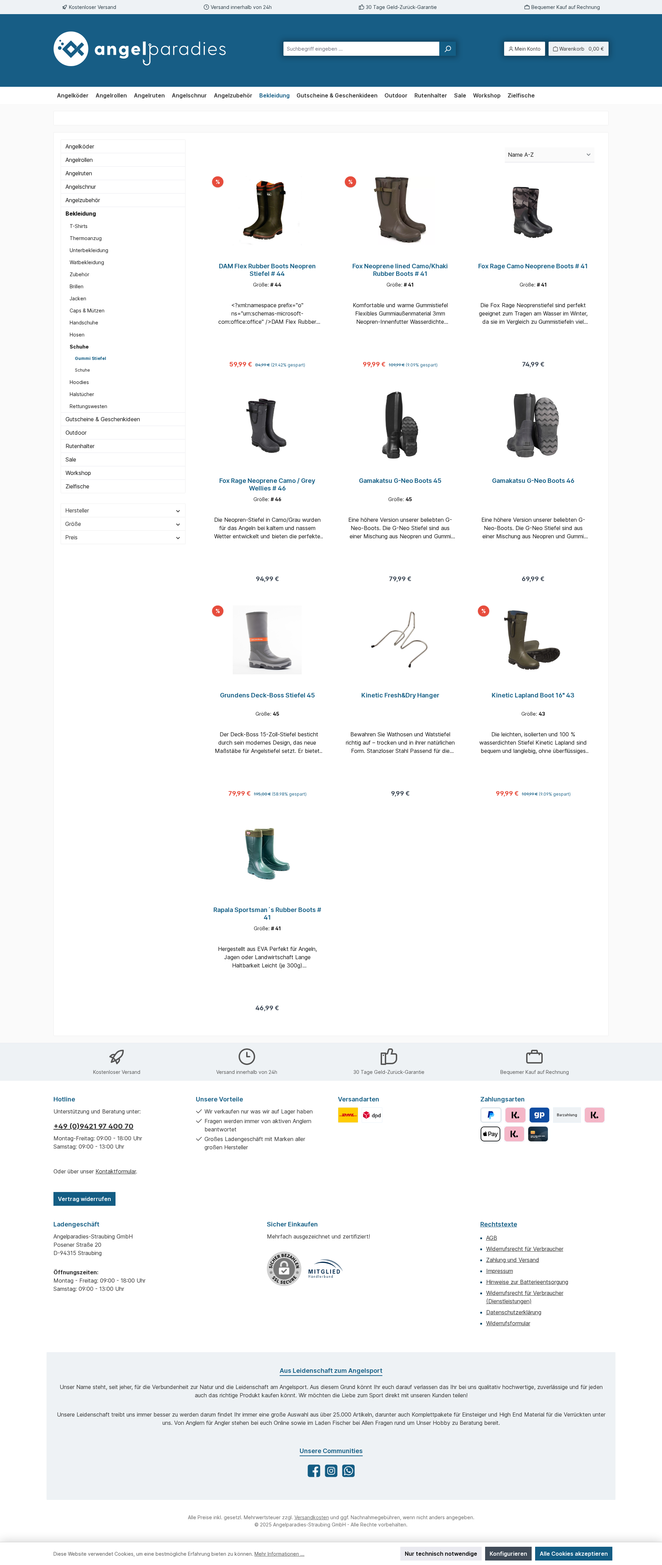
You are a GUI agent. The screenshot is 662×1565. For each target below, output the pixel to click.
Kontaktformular (116, 1171)
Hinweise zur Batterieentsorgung (527, 1281)
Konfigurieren (508, 1553)
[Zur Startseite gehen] (146, 48)
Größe (73, 523)
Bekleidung (81, 213)
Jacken (78, 298)
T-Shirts (79, 226)
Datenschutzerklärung (513, 1312)
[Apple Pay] (490, 1134)
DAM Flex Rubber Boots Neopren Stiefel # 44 (267, 269)
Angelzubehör (83, 200)
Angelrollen (79, 159)
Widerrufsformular (508, 1323)
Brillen (76, 286)
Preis (71, 537)
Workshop (78, 472)
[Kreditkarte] (538, 1134)
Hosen (77, 335)
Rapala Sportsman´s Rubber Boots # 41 (267, 913)
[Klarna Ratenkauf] (594, 1115)
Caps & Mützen (87, 310)
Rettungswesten (88, 406)
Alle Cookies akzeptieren (574, 1553)
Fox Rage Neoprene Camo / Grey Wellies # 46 (267, 484)
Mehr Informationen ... (279, 1554)
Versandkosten (311, 1517)
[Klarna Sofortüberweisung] (514, 1134)
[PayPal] (491, 1115)
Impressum (499, 1270)
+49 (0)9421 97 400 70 (93, 1126)
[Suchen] (447, 49)
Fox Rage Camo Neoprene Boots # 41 (533, 266)
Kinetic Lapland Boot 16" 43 (533, 695)
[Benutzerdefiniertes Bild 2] (372, 1115)
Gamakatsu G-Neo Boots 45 (400, 480)
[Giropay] (539, 1115)
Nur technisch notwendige (441, 1553)
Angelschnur (81, 186)
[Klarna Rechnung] (515, 1115)
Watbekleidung (87, 262)
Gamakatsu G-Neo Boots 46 (533, 480)
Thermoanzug (86, 238)
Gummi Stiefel (90, 358)
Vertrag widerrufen (84, 1198)
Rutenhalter (80, 446)
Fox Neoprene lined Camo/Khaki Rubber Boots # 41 (400, 269)
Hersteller (77, 510)
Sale (71, 459)
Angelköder (80, 146)
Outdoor (76, 432)
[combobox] (361, 49)
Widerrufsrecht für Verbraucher (524, 1248)
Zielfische (77, 486)
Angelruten (79, 173)
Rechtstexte (498, 1224)
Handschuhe (84, 322)
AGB (491, 1237)
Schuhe (79, 347)
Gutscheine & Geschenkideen (103, 419)
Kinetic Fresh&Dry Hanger (400, 695)
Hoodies (79, 382)
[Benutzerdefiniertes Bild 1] (348, 1115)
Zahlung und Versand (512, 1259)
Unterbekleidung (89, 250)
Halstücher (82, 394)
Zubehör (79, 274)
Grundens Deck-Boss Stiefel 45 (267, 695)
